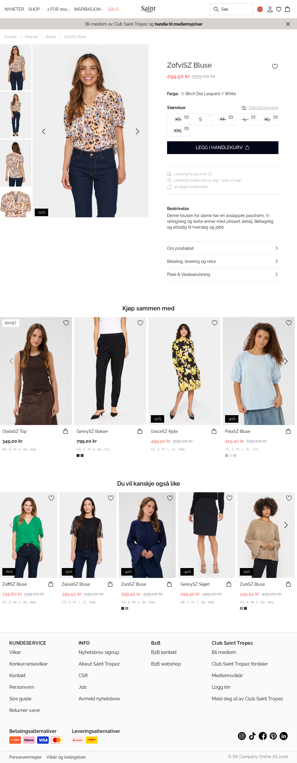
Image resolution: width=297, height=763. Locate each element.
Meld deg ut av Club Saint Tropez (247, 698)
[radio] (200, 119)
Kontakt (17, 675)
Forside (11, 37)
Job (83, 687)
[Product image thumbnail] (15, 66)
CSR (83, 675)
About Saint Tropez (99, 664)
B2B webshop (166, 664)
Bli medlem (224, 652)
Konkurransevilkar (28, 664)
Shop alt (31, 37)
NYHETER (14, 9)
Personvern (21, 687)
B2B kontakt (164, 652)
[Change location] (260, 9)
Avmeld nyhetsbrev (99, 698)
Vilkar (15, 652)
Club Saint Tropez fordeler (240, 664)
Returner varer (24, 710)
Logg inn (221, 687)
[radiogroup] (222, 125)
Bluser (51, 37)
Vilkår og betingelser (66, 757)
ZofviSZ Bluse (75, 37)
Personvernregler (25, 757)
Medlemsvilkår (227, 675)
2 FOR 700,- (58, 9)
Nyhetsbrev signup (99, 652)
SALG (113, 9)
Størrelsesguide (263, 107)
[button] (222, 248)
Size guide (20, 698)
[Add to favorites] (275, 66)
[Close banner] (288, 24)
